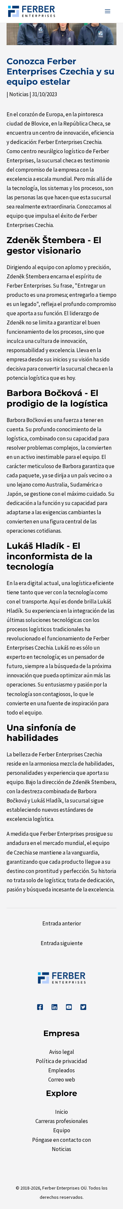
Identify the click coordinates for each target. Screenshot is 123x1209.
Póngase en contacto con (61, 1139)
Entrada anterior (61, 923)
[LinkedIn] (54, 1007)
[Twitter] (83, 1007)
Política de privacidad (61, 1061)
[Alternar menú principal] (107, 11)
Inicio (61, 1111)
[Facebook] (40, 1007)
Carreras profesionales (61, 1121)
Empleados (61, 1070)
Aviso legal (61, 1051)
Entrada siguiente (62, 943)
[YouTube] (69, 1007)
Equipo (61, 1130)
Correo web (61, 1079)
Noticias (19, 94)
